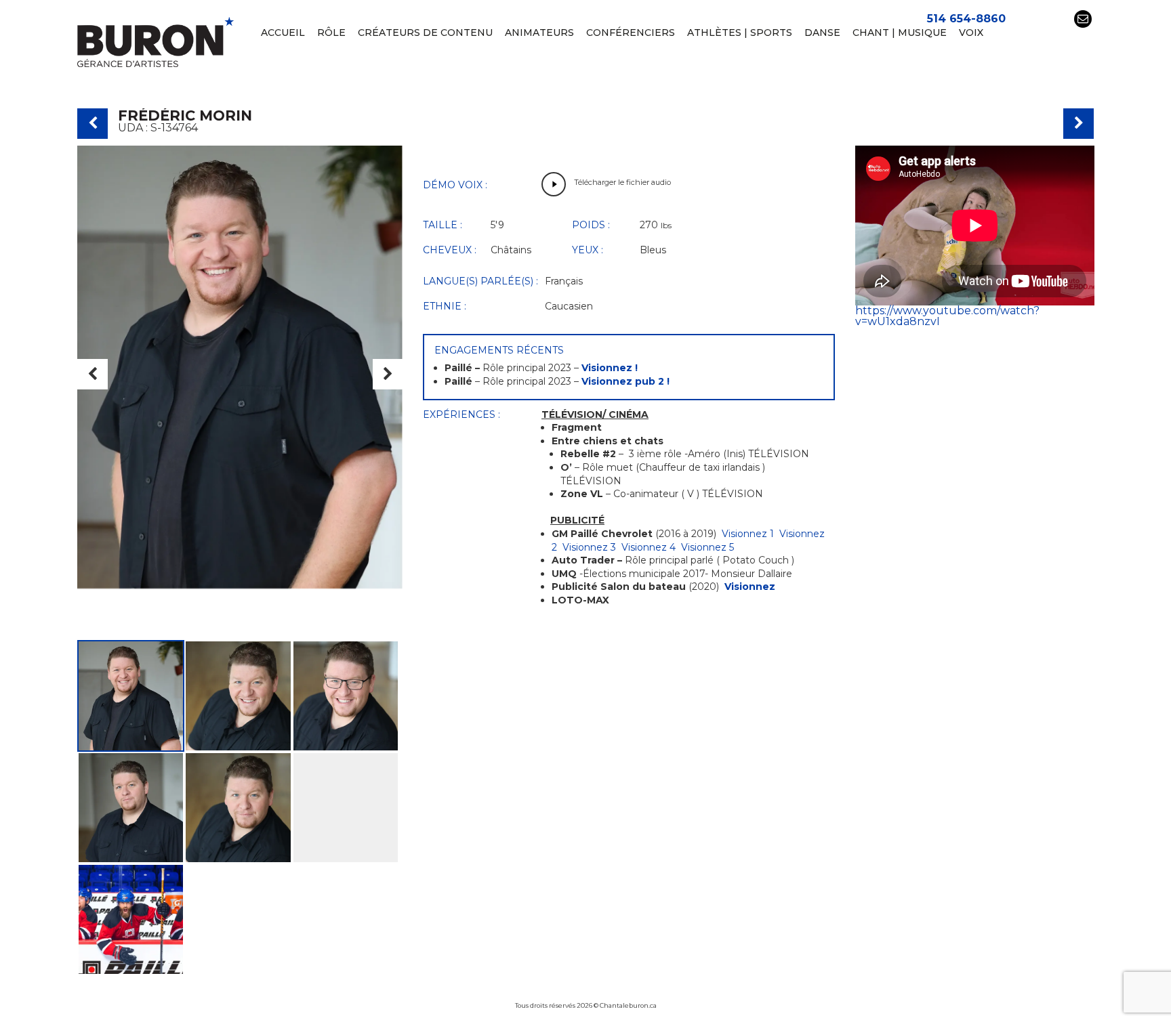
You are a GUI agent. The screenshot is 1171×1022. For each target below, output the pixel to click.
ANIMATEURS (539, 32)
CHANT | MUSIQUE (899, 32)
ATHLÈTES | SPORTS (739, 32)
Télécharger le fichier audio (622, 182)
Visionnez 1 (748, 534)
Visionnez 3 (589, 547)
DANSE (822, 32)
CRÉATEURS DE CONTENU (425, 32)
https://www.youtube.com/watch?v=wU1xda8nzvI (947, 316)
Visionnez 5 (707, 547)
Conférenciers (630, 32)
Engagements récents (499, 350)
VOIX (971, 32)
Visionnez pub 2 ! (625, 381)
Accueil (283, 32)
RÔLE (331, 32)
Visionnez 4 (648, 547)
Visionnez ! (609, 368)
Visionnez (749, 586)
